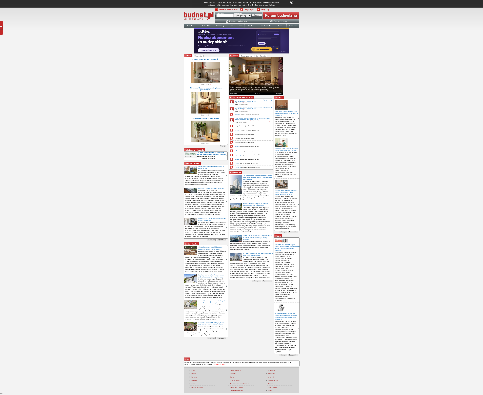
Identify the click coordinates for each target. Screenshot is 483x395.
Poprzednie (233, 93)
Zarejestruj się (249, 10)
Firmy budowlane (244, 104)
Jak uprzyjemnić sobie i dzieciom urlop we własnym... (257, 121)
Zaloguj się (265, 10)
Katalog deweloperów (236, 387)
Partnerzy (194, 377)
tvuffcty (237, 163)
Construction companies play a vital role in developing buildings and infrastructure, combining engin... (253, 100)
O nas (193, 370)
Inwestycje (271, 377)
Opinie (193, 384)
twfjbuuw (237, 151)
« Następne (211, 239)
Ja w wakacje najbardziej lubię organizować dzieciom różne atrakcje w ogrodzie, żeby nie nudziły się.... (252, 119)
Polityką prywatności (271, 2)
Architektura (271, 373)
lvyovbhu (237, 130)
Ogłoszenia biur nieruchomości (239, 384)
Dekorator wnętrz (246, 102)
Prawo (270, 390)
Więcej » (223, 146)
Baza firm (232, 373)
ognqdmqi (238, 155)
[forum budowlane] (281, 15)
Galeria (232, 377)
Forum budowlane (235, 370)
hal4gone (238, 167)
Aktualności (271, 370)
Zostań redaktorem (197, 387)
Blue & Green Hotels (219, 364)
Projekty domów (234, 380)
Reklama (194, 380)
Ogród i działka (243, 122)
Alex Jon (237, 114)
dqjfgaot (237, 159)
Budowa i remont (273, 380)
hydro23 (237, 146)
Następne (279, 93)
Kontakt (193, 373)
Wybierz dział (238, 13)
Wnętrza (270, 384)
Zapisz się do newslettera (228, 10)
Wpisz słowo (220, 13)
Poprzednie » (222, 239)
